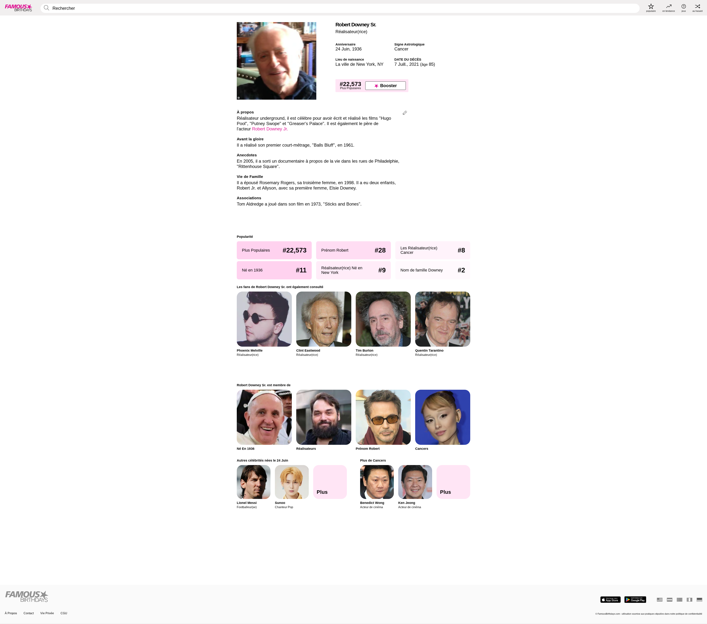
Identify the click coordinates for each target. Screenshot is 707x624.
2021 (414, 64)
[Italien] (689, 600)
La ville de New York (355, 64)
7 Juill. (400, 64)
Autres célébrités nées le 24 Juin (262, 460)
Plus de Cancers (373, 460)
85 (428, 64)
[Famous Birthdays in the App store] (610, 599)
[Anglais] (659, 600)
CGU (64, 613)
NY (380, 64)
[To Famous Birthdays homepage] (18, 8)
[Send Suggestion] (405, 113)
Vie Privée (47, 613)
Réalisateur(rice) (351, 31)
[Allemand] (699, 600)
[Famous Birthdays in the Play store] (635, 599)
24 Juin (342, 48)
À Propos (11, 613)
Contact (29, 613)
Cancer (401, 48)
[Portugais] (679, 600)
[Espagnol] (669, 600)
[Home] (178, 596)
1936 (357, 48)
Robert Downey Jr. (270, 128)
